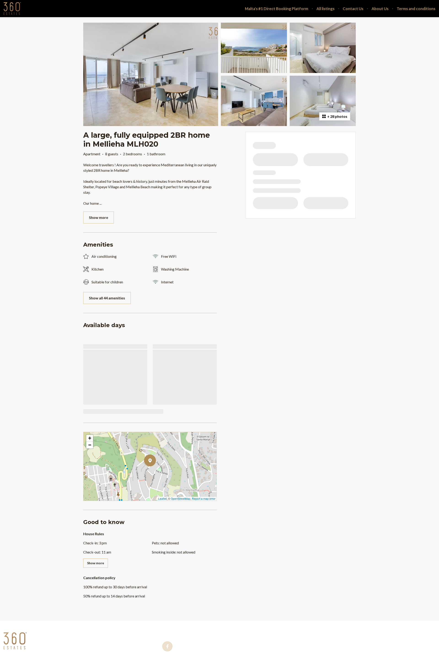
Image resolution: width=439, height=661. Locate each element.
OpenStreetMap (180, 498)
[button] (156, 472)
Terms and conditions (416, 8)
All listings (325, 8)
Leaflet (162, 498)
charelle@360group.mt (238, 633)
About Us (380, 8)
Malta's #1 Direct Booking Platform (276, 8)
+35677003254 (185, 633)
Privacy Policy (46, 632)
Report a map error (203, 498)
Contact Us (353, 8)
